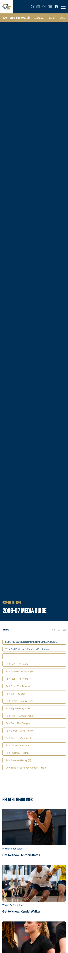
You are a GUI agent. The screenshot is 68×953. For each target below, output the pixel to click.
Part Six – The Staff (16, 693)
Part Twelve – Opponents (19, 738)
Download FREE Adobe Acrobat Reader (26, 767)
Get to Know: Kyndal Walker (21, 911)
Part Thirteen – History (17, 745)
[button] (32, 6)
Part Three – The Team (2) (19, 671)
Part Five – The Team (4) (18, 686)
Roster (51, 17)
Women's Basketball (16, 17)
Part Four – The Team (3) (18, 678)
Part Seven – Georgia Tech (19, 700)
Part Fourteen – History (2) (19, 752)
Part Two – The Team (17, 663)
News (62, 17)
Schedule (39, 17)
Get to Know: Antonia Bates (21, 855)
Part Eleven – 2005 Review (20, 730)
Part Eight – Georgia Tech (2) (20, 708)
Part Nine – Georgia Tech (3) (20, 715)
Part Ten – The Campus (18, 723)
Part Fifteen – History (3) (18, 760)
